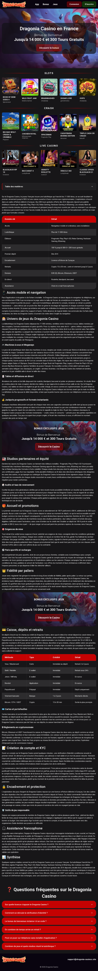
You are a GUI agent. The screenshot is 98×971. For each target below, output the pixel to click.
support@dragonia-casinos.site (82, 959)
